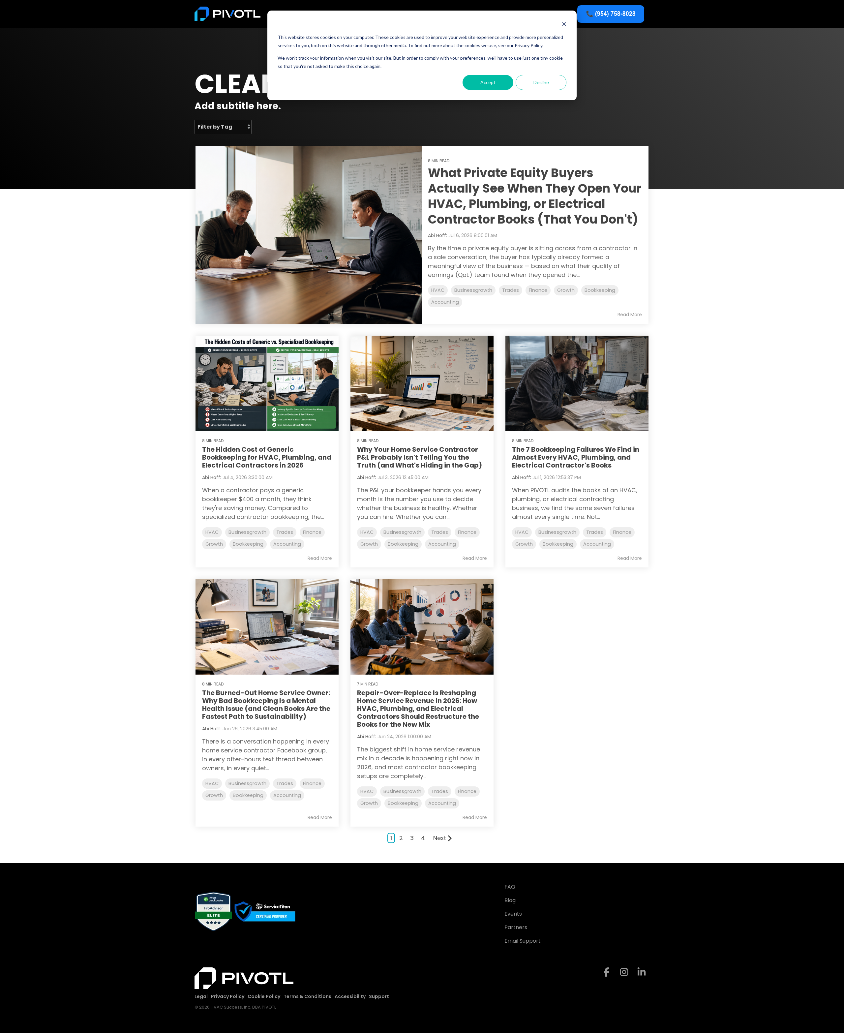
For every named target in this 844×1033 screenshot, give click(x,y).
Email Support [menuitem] (522, 941)
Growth (566, 290)
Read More (630, 314)
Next (439, 838)
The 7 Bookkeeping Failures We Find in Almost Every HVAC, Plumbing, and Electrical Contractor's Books (575, 457)
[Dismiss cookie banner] (564, 25)
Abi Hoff (211, 477)
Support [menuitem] (379, 996)
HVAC (437, 290)
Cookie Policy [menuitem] (264, 996)
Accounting (445, 302)
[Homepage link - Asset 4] (244, 985)
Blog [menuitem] (510, 900)
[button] (607, 974)
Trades (510, 290)
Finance (538, 290)
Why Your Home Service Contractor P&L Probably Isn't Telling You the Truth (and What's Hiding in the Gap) (419, 457)
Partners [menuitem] (515, 927)
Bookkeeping (600, 290)
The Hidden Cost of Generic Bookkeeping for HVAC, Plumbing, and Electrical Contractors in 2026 (266, 457)
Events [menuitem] (513, 914)
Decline (541, 82)
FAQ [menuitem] (509, 887)
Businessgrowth (473, 290)
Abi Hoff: (438, 235)
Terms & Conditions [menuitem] (307, 996)
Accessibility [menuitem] (350, 996)
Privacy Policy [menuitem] (227, 996)
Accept (488, 82)
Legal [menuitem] (201, 996)
